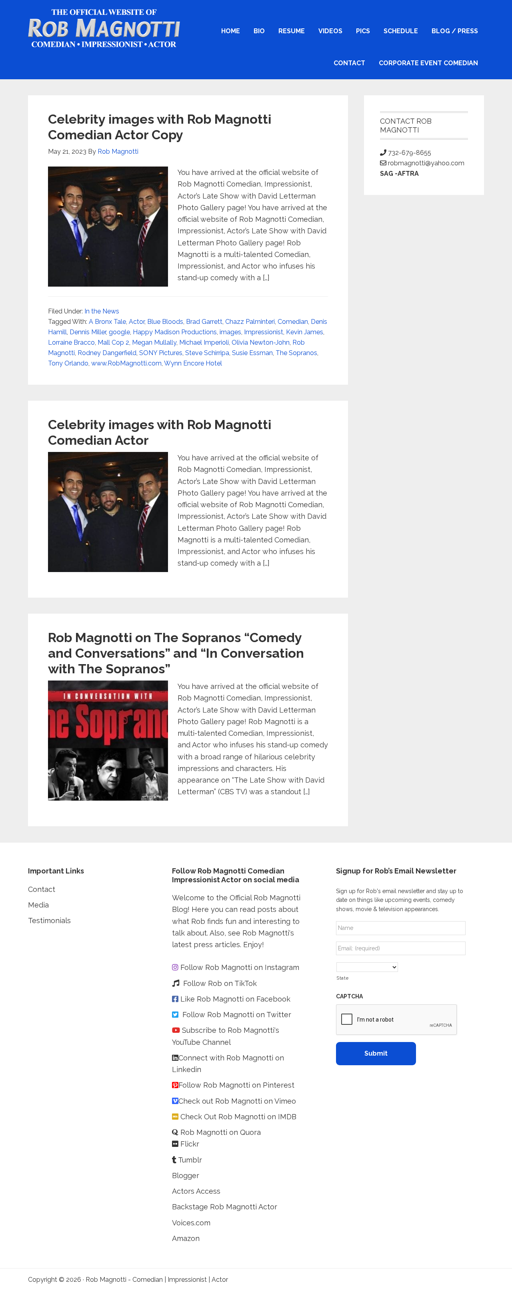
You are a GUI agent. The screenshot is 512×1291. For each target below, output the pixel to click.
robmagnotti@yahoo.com (426, 163)
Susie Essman (252, 353)
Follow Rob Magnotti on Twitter (236, 1014)
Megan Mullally (154, 342)
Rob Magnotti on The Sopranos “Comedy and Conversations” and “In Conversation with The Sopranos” (176, 653)
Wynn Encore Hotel (193, 363)
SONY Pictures (160, 353)
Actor (136, 321)
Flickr (189, 1144)
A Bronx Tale (107, 321)
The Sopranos (296, 353)
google (119, 332)
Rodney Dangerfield (107, 353)
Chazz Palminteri (250, 321)
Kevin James (304, 332)
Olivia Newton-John (261, 342)
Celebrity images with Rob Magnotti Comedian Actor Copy (159, 127)
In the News (101, 311)
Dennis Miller (88, 332)
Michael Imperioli (204, 342)
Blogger (185, 1175)
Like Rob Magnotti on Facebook (235, 999)
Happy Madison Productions (175, 332)
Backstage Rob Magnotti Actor (224, 1207)
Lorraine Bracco (71, 342)
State (342, 978)
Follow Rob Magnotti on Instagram (239, 967)
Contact (41, 889)
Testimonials (49, 920)
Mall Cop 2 (113, 342)
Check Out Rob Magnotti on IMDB (238, 1116)
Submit (376, 1053)
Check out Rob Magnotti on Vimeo (237, 1101)
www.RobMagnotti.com (126, 363)
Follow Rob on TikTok (220, 983)
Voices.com (191, 1223)
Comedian (293, 321)
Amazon (186, 1238)
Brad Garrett (204, 321)
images (230, 332)
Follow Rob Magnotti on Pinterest (236, 1085)
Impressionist (263, 332)
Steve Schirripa (207, 353)
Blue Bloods (165, 321)
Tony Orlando (68, 363)
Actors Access (197, 1191)
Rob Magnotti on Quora (219, 1132)
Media (38, 905)
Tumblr (191, 1160)
